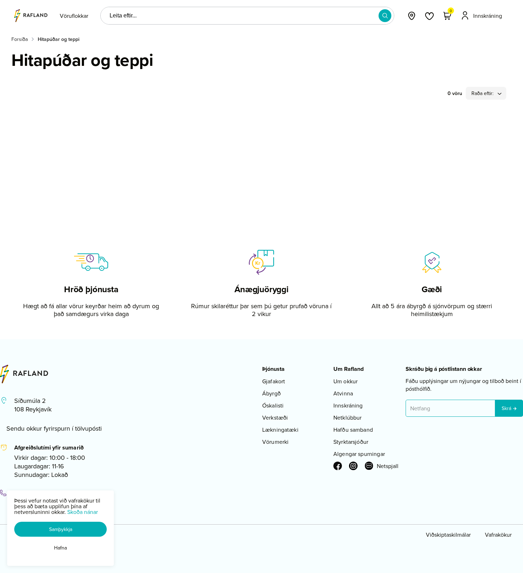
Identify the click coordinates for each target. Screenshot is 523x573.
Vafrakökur (498, 534)
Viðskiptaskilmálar (448, 534)
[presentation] (74, 16)
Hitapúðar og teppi (58, 39)
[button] (385, 15)
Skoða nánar (82, 512)
